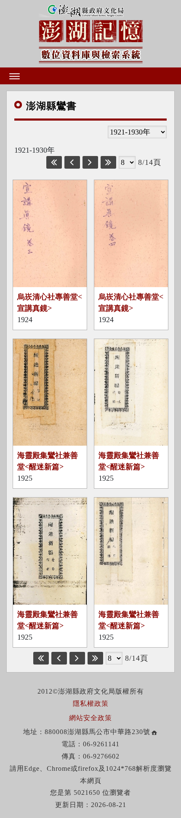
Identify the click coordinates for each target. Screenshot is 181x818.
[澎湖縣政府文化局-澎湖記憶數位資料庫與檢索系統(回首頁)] (91, 32)
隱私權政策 (91, 703)
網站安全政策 (90, 717)
